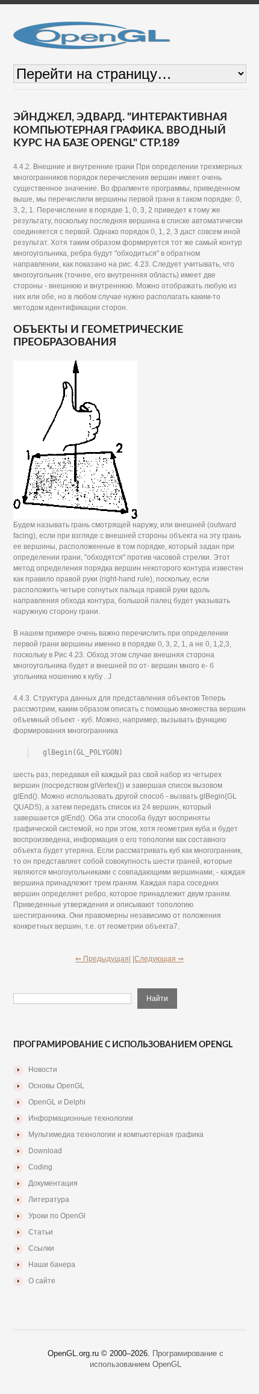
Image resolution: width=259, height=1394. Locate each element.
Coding (40, 1167)
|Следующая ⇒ (158, 959)
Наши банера (51, 1264)
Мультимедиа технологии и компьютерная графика (116, 1134)
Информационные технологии (80, 1118)
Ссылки (41, 1248)
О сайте (41, 1281)
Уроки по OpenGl (57, 1216)
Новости (42, 1069)
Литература (48, 1199)
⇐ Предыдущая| (103, 959)
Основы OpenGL (56, 1086)
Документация (53, 1183)
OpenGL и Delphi (57, 1102)
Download (45, 1151)
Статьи (40, 1232)
